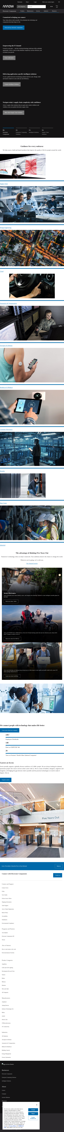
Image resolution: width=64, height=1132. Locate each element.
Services (38, 11)
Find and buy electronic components (14, 27)
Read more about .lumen (11, 601)
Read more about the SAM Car (12, 638)
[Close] (36, 1105)
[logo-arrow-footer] (8, 1064)
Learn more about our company (9, 730)
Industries (46, 11)
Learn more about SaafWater (12, 676)
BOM (51, 6)
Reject (33, 1113)
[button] (44, 6)
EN (59, 2)
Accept (33, 1109)
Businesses (20, 2)
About (27, 2)
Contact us (57, 875)
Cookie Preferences (33, 1118)
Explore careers (6, 779)
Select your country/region (48, 2)
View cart (57, 6)
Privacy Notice (12, 1125)
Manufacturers (30, 11)
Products (22, 11)
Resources (54, 11)
